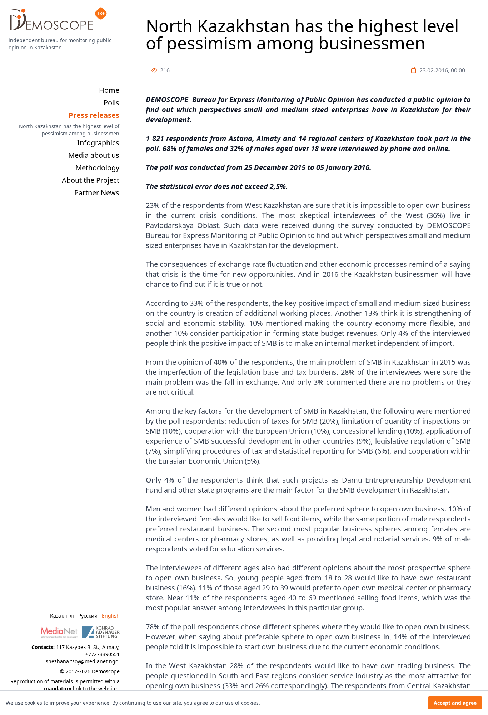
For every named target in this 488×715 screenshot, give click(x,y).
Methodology (97, 167)
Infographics (98, 143)
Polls (111, 103)
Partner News (96, 193)
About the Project (90, 180)
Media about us (93, 155)
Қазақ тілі (62, 615)
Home (109, 90)
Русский (88, 615)
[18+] (51, 19)
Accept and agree (455, 702)
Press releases (94, 115)
